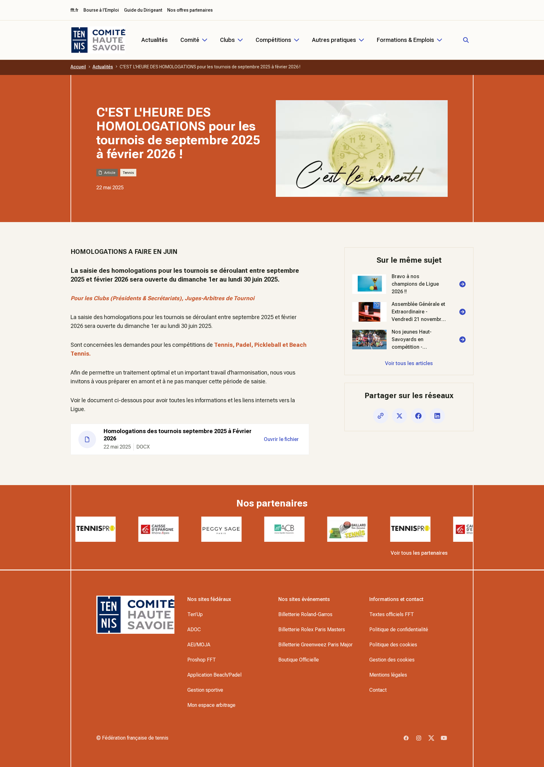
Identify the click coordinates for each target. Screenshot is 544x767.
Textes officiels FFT (391, 614)
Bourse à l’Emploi (101, 10)
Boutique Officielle (298, 660)
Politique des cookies (393, 645)
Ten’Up (195, 614)
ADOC (194, 629)
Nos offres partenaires (190, 10)
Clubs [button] (227, 40)
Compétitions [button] (273, 40)
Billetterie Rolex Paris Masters (311, 629)
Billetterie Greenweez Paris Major (315, 645)
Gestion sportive (205, 690)
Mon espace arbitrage (211, 705)
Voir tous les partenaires (419, 553)
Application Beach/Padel (214, 675)
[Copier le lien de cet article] (380, 415)
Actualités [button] (154, 40)
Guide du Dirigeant (143, 10)
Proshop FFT (201, 660)
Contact (378, 690)
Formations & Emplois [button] (405, 40)
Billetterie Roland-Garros (305, 614)
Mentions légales (388, 675)
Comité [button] (189, 40)
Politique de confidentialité (398, 629)
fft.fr (74, 10)
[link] (409, 284)
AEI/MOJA (198, 645)
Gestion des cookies (392, 660)
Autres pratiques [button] (334, 40)
